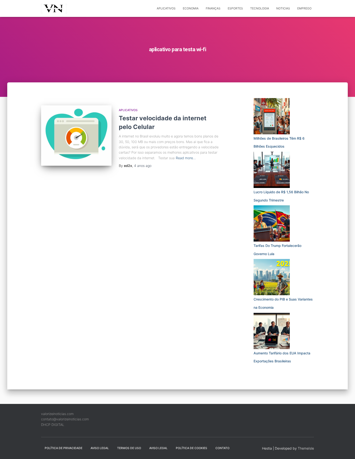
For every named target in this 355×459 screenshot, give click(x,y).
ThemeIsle (306, 448)
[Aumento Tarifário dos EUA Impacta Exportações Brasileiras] (272, 331)
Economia (191, 8)
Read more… (186, 158)
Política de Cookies (191, 448)
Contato (222, 448)
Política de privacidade (63, 448)
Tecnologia (259, 8)
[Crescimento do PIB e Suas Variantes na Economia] (272, 277)
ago (142, 166)
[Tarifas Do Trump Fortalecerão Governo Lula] (272, 223)
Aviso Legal (100, 448)
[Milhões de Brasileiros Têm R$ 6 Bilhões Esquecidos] (272, 116)
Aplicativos (166, 8)
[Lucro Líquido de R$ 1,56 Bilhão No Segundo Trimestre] (272, 170)
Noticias (283, 8)
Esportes (235, 8)
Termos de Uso (129, 448)
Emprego (304, 8)
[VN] (54, 8)
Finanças (213, 8)
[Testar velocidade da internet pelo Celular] (76, 135)
